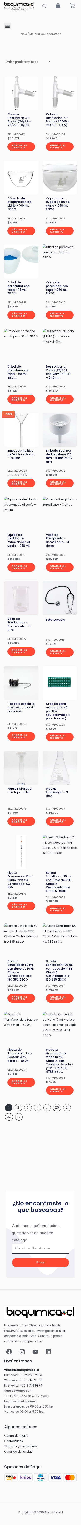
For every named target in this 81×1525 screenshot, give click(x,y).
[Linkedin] (48, 1352)
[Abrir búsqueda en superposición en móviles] (44, 6)
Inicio (23, 34)
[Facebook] (9, 1352)
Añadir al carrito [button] (19, 146)
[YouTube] (35, 1352)
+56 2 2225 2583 (30, 1375)
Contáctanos (13, 1441)
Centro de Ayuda (16, 1436)
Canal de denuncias (18, 1452)
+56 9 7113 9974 (31, 1386)
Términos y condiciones (20, 1446)
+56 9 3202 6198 (31, 1380)
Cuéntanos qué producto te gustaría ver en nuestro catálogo (36, 1233)
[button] (7, 26)
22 (9, 1117)
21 (67, 1108)
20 (57, 1108)
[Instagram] (22, 1352)
